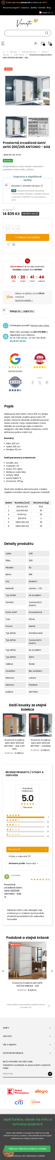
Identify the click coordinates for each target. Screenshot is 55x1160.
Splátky (34, 7)
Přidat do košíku (29, 237)
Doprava (25, 7)
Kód (6, 155)
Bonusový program (11, 7)
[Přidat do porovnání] (15, 244)
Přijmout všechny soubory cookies (27, 1148)
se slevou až (26, 2)
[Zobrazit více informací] (41, 186)
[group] (27, 971)
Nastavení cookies (36, 1155)
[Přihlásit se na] (50, 1074)
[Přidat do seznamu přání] (9, 244)
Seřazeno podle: (17, 863)
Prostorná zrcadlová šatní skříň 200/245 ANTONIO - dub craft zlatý (14, 744)
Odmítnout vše (17, 1155)
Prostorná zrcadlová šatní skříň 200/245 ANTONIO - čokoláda (40, 743)
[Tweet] (40, 382)
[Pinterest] (47, 382)
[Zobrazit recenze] (40, 361)
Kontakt (42, 7)
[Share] (32, 382)
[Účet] (35, 43)
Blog (49, 7)
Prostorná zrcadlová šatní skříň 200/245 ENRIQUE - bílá (27, 984)
